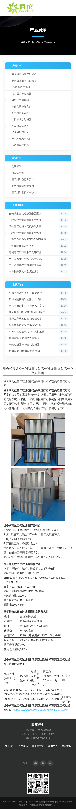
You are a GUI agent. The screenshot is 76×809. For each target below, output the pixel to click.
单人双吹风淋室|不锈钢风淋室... (26, 305)
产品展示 (48, 42)
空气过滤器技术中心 (23, 192)
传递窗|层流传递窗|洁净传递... (25, 350)
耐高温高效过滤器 (21, 93)
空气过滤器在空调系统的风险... (26, 265)
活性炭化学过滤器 (21, 119)
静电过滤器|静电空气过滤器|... (25, 338)
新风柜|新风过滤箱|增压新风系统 (27, 312)
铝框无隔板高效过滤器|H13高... (26, 299)
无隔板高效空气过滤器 (24, 80)
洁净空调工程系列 (21, 145)
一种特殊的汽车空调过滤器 (24, 271)
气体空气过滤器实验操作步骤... (26, 226)
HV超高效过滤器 (21, 87)
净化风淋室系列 (20, 132)
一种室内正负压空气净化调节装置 (27, 239)
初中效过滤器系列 (21, 113)
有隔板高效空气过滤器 (24, 74)
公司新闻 (17, 166)
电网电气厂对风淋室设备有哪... (26, 252)
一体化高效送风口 (21, 106)
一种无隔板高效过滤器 (21, 245)
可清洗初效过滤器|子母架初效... (26, 292)
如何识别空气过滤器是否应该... (26, 213)
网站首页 (36, 42)
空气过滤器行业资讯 (23, 179)
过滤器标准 (18, 173)
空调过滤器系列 (20, 125)
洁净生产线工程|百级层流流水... (26, 318)
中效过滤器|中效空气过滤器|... (25, 344)
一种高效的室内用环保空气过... (26, 220)
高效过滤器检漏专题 (23, 185)
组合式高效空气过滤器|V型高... (26, 325)
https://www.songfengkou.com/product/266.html (41, 709)
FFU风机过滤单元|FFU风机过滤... (27, 331)
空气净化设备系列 (21, 138)
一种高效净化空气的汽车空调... (26, 258)
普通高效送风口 (20, 100)
